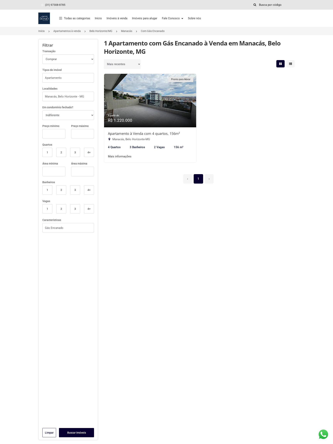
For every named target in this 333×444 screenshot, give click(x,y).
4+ (89, 152)
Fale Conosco (171, 18)
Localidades (49, 88)
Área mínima (50, 163)
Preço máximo (80, 126)
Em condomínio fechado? (57, 107)
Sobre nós (194, 18)
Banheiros (48, 182)
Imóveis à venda (117, 18)
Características (51, 220)
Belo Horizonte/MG (100, 31)
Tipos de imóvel (52, 69)
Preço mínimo (50, 126)
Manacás (126, 31)
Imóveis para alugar (144, 18)
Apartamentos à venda (67, 31)
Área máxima (79, 163)
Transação (49, 51)
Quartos (47, 144)
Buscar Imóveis (76, 432)
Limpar (49, 432)
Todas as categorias (77, 18)
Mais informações (119, 156)
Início (98, 18)
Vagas (46, 201)
